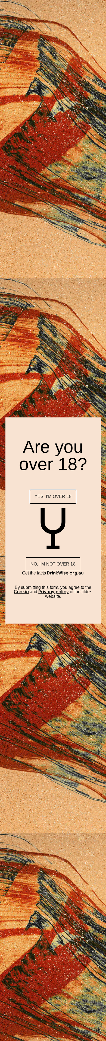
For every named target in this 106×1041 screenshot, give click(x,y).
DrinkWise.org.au (65, 573)
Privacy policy (53, 592)
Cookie (21, 592)
